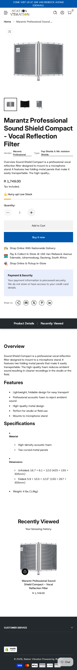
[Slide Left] (6, 4)
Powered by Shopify (52, 659)
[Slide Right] (70, 4)
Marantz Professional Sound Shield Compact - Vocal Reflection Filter (38, 584)
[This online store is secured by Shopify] (10, 649)
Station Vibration (32, 659)
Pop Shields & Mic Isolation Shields (55, 153)
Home (7, 21)
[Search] (55, 12)
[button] (55, 12)
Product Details (24, 323)
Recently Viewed (52, 323)
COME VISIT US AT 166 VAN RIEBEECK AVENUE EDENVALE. (38, 4)
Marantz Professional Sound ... (34, 21)
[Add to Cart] (25, 571)
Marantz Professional (19, 153)
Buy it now (38, 237)
